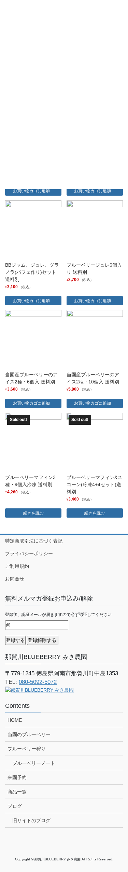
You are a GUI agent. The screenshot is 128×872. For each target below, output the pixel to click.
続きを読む (33, 513)
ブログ (15, 806)
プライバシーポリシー (29, 553)
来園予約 (17, 777)
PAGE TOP (118, 839)
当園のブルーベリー (29, 734)
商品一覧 (17, 791)
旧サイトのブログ (31, 820)
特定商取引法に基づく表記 (33, 541)
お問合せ (14, 578)
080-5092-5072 (38, 682)
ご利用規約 (17, 566)
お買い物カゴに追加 (31, 190)
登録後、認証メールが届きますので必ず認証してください (58, 614)
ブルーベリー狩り (27, 748)
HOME (15, 720)
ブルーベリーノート (33, 763)
